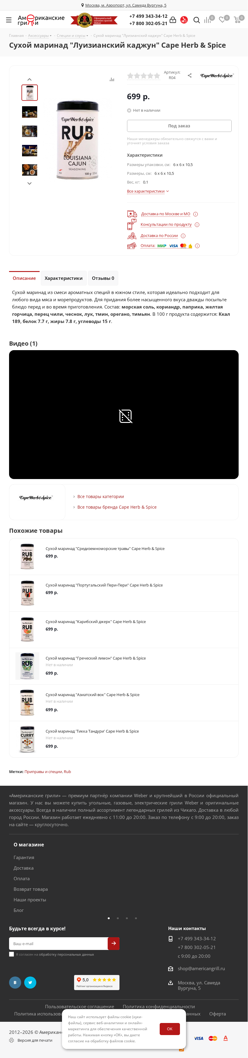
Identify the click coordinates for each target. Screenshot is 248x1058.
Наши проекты (30, 900)
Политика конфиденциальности (159, 1006)
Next (29, 183)
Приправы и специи (43, 771)
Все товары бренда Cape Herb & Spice (117, 507)
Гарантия (24, 857)
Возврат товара (31, 889)
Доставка (24, 868)
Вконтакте (15, 982)
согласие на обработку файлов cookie (101, 1041)
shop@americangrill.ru (201, 968)
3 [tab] (129, 918)
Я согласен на (55, 954)
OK (169, 1028)
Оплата (22, 878)
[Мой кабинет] (173, 20)
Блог (19, 910)
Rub (67, 771)
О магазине (29, 844)
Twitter (30, 982)
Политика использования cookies (51, 1014)
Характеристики (64, 278)
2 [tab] (119, 918)
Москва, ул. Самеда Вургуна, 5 (199, 985)
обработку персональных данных (66, 954)
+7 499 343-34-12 (148, 16)
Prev (29, 79)
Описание (24, 278)
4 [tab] (138, 918)
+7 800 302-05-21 (148, 23)
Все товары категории (100, 496)
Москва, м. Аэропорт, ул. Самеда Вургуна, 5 (125, 5)
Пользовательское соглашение (79, 1006)
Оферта (217, 1014)
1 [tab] (110, 918)
